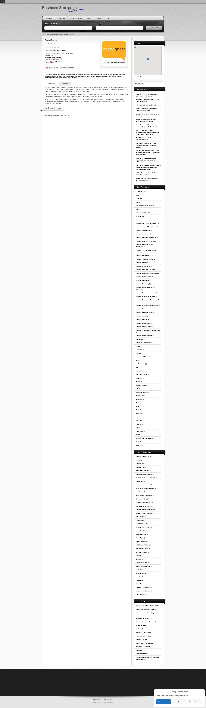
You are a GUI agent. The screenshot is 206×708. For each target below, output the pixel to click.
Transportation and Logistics (144, 488)
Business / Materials (142, 309)
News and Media (141, 541)
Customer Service (141, 562)
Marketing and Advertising (60, 34)
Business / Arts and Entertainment (146, 227)
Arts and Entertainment (143, 506)
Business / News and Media (144, 312)
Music (137, 410)
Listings (48, 34)
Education (139, 350)
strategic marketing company (86, 76)
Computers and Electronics (144, 342)
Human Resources (141, 584)
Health (138, 371)
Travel (137, 442)
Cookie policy (108, 699)
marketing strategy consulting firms (114, 74)
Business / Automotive (142, 234)
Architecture (139, 191)
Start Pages (139, 431)
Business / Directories (142, 262)
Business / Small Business (144, 326)
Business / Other (141, 316)
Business (138, 216)
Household (139, 378)
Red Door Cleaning (141, 639)
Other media (97, 699)
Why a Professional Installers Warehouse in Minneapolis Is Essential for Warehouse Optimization (147, 132)
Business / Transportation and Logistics (148, 330)
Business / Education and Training (146, 269)
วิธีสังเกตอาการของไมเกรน (143, 632)
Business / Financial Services (145, 277)
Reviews (65, 83)
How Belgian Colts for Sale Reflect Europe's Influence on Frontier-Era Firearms (146, 145)
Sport (137, 427)
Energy (138, 353)
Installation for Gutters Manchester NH (147, 606)
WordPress (111, 702)
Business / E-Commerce (143, 266)
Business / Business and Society (146, 237)
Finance (138, 360)
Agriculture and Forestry (143, 591)
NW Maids (139, 650)
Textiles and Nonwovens (143, 566)
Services (138, 420)
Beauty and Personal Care (144, 205)
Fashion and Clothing (142, 357)
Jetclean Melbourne (142, 654)
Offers (137, 413)
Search (155, 28)
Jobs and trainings (141, 385)
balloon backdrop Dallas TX (144, 618)
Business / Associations (143, 230)
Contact (98, 18)
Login (108, 18)
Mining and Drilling (141, 552)
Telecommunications (142, 548)
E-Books (138, 346)
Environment (139, 580)
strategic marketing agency (68, 76)
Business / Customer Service (145, 259)
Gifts (137, 367)
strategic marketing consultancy (106, 76)
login (50, 116)
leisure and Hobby (141, 392)
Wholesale (139, 445)
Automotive (139, 481)
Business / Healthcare (142, 280)
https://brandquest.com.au (53, 57)
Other (137, 460)
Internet (138, 381)
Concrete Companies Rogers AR (146, 622)
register (56, 116)
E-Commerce (140, 520)
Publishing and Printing (143, 545)
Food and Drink (140, 364)
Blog (88, 18)
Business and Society (142, 527)
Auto (137, 202)
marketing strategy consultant (93, 74)
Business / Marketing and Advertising (147, 305)
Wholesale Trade (141, 534)
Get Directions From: (141, 77)
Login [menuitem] (3, 2)
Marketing (139, 399)
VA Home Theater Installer (144, 629)
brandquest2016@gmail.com (53, 59)
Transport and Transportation (144, 438)
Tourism (138, 434)
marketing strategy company (74, 74)
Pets (137, 417)
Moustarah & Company (143, 646)
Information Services (142, 573)
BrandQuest (51, 40)
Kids (137, 388)
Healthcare (139, 467)
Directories (139, 570)
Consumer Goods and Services (145, 509)
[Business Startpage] (43, 34)
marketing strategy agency (56, 74)
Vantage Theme (96, 702)
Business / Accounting (142, 220)
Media (137, 403)
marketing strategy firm (52, 76)
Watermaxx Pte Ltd (141, 625)
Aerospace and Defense (143, 587)
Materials (138, 559)
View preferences (195, 702)
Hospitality (139, 538)
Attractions (139, 198)
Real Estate (139, 492)
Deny (179, 702)
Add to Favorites (53, 67)
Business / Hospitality (142, 284)
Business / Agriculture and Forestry (146, 223)
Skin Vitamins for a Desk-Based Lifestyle (148, 105)
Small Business (140, 524)
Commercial (139, 339)
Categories (48, 18)
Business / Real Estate (142, 319)
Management (140, 396)
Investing (138, 577)
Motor (137, 406)
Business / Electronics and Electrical (147, 273)
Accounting (139, 531)
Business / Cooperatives (143, 255)
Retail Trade (139, 516)
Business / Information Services (145, 293)
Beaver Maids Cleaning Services (146, 609)
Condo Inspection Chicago (144, 636)
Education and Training (142, 485)
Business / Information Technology (146, 296)
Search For (50, 23)
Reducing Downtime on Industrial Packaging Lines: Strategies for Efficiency (146, 160)
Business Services (141, 456)
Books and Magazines (142, 213)
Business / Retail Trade (143, 323)
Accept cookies (163, 702)
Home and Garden (141, 374)
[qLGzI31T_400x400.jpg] (114, 65)
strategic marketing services (68, 77)
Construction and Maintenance (145, 474)
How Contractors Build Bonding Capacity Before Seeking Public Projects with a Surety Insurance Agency (148, 167)
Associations (140, 594)
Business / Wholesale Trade (144, 335)
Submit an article (76, 18)
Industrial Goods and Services (145, 478)
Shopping (138, 424)
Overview (51, 83)
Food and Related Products (144, 513)
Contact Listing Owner (67, 67)
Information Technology (143, 470)
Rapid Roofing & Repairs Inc (144, 643)
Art (137, 195)
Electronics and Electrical (143, 502)
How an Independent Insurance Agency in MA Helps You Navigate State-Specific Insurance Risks (148, 152)
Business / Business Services (145, 241)
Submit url (61, 18)
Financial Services (141, 499)
